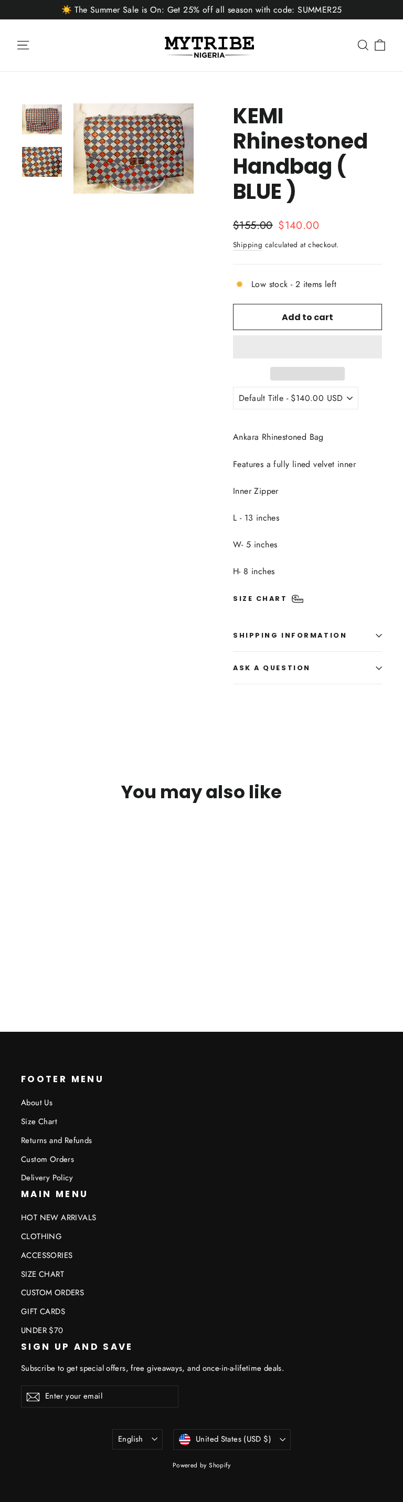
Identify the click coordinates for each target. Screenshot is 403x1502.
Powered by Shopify (201, 1465)
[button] (307, 346)
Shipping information (290, 635)
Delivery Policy (47, 1177)
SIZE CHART (42, 1274)
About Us (36, 1102)
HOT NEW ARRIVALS (58, 1217)
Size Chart (39, 1121)
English (130, 1439)
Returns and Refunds (56, 1140)
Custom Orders (47, 1159)
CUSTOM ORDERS (52, 1292)
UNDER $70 (42, 1330)
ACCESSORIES (46, 1255)
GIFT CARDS (43, 1311)
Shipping (247, 244)
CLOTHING (41, 1236)
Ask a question (272, 667)
